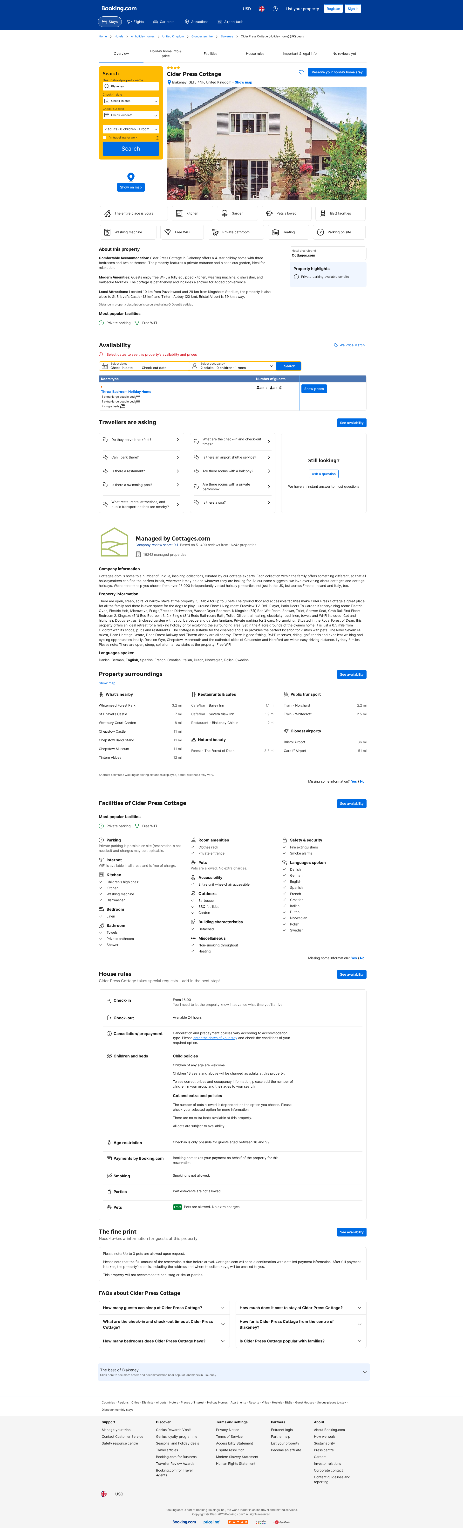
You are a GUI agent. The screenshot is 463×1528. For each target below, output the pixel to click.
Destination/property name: (123, 80)
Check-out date (113, 109)
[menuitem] (110, 21)
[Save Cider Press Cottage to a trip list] (301, 72)
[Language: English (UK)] (261, 8)
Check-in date (112, 94)
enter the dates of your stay (215, 1038)
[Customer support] (275, 8)
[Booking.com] (119, 9)
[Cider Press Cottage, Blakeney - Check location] (169, 82)
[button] (131, 129)
